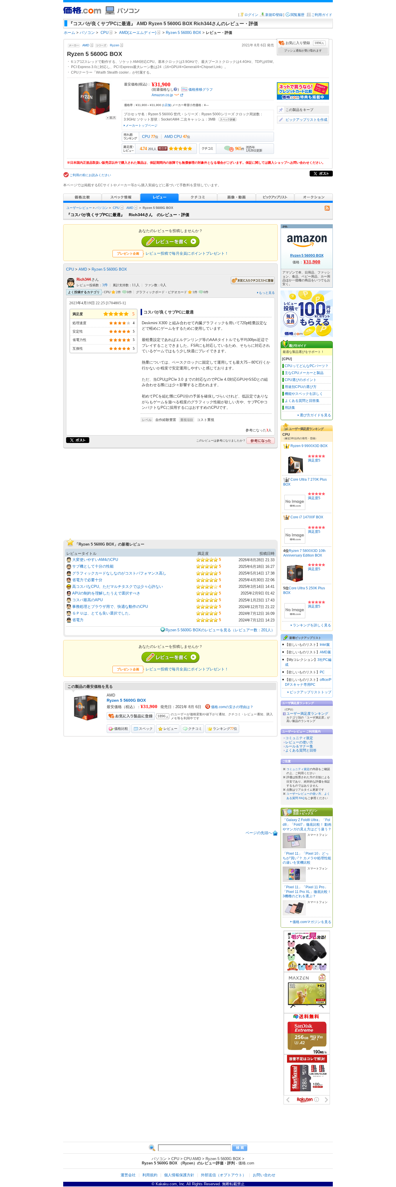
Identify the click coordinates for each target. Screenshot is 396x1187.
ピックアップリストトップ (310, 692)
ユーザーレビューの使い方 (303, 793)
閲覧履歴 (297, 15)
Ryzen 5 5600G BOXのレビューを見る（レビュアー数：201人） (220, 630)
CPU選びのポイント (301, 380)
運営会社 (128, 1175)
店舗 (166, 105)
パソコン (101, 207)
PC (322, 672)
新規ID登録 (274, 15)
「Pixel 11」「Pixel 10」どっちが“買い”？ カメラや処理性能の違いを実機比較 (307, 858)
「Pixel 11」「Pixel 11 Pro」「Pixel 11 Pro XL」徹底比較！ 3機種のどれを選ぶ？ (307, 891)
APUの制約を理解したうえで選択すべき (106, 593)
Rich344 (84, 279)
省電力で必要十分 (87, 580)
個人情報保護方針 (179, 1175)
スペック (146, 729)
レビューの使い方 (299, 742)
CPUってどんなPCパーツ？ (306, 366)
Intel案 (325, 645)
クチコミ (195, 729)
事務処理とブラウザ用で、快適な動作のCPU (110, 606)
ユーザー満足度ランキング (307, 714)
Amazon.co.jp (162, 95)
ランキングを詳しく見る (312, 625)
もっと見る (267, 292)
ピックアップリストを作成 (306, 120)
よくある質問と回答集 (302, 401)
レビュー (170, 729)
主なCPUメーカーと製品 (304, 373)
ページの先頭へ (259, 833)
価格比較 (121, 729)
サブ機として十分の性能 (93, 566)
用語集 (290, 408)
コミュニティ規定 (299, 738)
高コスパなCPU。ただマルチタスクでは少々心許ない (117, 586)
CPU (146, 136)
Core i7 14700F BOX (306, 517)
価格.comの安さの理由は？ (232, 707)
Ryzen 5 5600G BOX (109, 269)
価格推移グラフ (200, 89)
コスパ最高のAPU (87, 600)
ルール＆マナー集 (299, 746)
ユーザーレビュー (79, 207)
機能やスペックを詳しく (304, 394)
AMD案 (325, 652)
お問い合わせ (264, 1175)
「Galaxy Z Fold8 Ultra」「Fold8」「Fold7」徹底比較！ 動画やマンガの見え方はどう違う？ (307, 824)
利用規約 (149, 1175)
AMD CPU (173, 136)
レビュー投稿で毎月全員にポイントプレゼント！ (187, 253)
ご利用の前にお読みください (90, 175)
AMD (129, 207)
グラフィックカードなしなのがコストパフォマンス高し (119, 573)
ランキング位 (225, 729)
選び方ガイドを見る (315, 415)
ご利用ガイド (321, 15)
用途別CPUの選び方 (301, 387)
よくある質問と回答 (301, 750)
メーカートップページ (141, 125)
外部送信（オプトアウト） (223, 1175)
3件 (105, 285)
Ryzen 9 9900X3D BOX (309, 446)
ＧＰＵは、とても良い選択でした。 (102, 613)
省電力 (77, 620)
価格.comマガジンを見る (312, 922)
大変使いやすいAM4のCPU (95, 559)
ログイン (251, 15)
